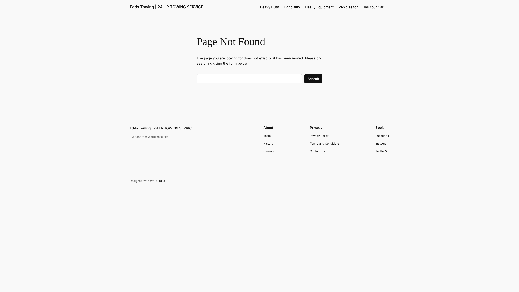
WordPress (157, 180)
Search (313, 79)
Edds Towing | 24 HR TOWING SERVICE (166, 6)
